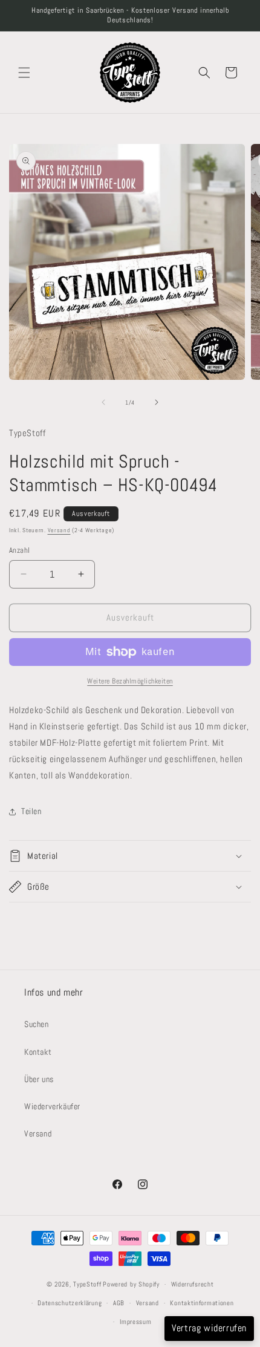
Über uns (39, 1079)
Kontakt (37, 1051)
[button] (24, 72)
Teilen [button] (31, 811)
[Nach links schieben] (103, 402)
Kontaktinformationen (201, 1303)
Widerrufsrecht (192, 1284)
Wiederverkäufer (52, 1106)
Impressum (135, 1321)
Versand (59, 530)
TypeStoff (87, 1284)
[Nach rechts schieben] (156, 402)
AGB (119, 1303)
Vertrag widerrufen (209, 1328)
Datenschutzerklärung (69, 1303)
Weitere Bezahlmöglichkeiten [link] (130, 681)
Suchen (36, 1024)
